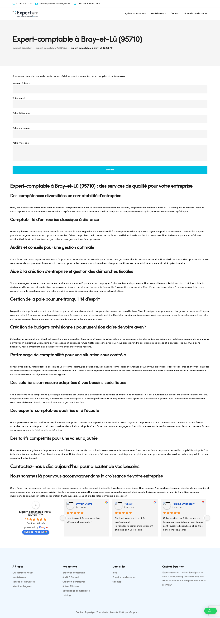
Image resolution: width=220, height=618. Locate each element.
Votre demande (21, 128)
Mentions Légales (22, 586)
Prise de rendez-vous (195, 13)
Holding (66, 595)
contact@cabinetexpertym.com (55, 4)
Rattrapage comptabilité (76, 591)
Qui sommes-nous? (135, 13)
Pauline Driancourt (183, 504)
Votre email (19, 98)
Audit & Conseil (70, 577)
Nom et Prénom (21, 83)
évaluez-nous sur (34, 532)
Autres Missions (70, 586)
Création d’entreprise (74, 582)
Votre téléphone (21, 113)
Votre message (21, 143)
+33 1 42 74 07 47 (24, 4)
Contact (175, 13)
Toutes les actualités (24, 582)
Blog (114, 573)
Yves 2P (128, 504)
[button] (210, 611)
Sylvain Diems (84, 504)
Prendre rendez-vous (123, 577)
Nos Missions (157, 13)
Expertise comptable (73, 573)
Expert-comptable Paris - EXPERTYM (36, 513)
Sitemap (117, 582)
